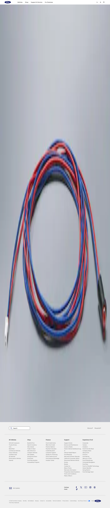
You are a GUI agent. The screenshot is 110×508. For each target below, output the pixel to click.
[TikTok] (77, 489)
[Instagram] (90, 487)
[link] (25, 500)
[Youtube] (85, 487)
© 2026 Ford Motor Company (15, 500)
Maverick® (98, 428)
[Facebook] (77, 487)
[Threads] (95, 487)
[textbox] (19, 428)
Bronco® (90, 428)
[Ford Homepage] (98, 501)
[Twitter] (81, 487)
